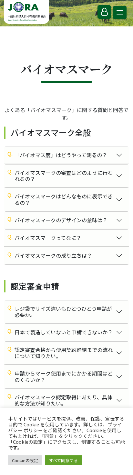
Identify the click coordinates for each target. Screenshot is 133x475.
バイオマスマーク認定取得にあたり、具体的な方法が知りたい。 (63, 400)
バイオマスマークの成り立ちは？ (53, 255)
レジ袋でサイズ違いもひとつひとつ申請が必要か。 (63, 311)
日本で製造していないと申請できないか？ (64, 332)
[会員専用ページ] (104, 12)
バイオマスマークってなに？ (48, 238)
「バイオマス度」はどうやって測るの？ (61, 155)
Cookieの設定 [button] (25, 460)
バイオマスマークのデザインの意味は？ (61, 220)
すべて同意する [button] (63, 460)
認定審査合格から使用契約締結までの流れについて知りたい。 (64, 353)
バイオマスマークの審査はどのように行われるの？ (64, 176)
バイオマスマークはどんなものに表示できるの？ (64, 199)
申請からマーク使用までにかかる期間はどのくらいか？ (64, 376)
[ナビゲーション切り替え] (120, 12)
